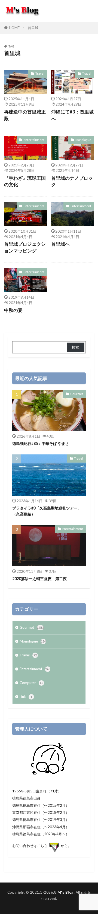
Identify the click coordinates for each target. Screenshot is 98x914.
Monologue (83, 139)
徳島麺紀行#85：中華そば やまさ (40, 443)
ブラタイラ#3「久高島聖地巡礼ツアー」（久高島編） (46, 511)
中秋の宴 (13, 310)
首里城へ (60, 244)
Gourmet (76, 394)
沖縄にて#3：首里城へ (72, 115)
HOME (14, 28)
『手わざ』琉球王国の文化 (25, 181)
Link (26, 696)
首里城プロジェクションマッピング (25, 247)
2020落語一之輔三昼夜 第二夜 (39, 578)
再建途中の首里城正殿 (25, 115)
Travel (39, 73)
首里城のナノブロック (72, 181)
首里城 (33, 28)
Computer (31, 683)
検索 (75, 347)
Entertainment (34, 139)
